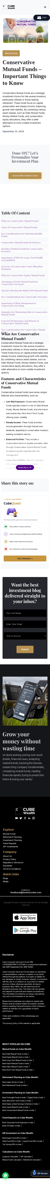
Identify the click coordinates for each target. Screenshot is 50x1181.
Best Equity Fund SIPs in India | (14, 1138)
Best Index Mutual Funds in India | (16, 1067)
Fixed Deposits (9, 843)
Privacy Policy (9, 859)
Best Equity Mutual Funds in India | (16, 1057)
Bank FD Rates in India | (12, 1126)
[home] (8, 7)
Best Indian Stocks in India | (13, 1082)
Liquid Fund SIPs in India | (33, 1141)
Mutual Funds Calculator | (12, 1160)
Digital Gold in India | (36, 1097)
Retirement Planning (12, 837)
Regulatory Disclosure (13, 862)
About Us (7, 856)
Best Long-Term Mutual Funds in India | (18, 1060)
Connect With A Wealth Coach (25, 176)
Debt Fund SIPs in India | (12, 1141)
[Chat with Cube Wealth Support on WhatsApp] (5, 1175)
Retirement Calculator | (32, 1160)
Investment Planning (12, 840)
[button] (45, 7)
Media (5, 881)
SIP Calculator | (27, 1157)
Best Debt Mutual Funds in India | (15, 1054)
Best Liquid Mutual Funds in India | (16, 1107)
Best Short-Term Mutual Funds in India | (18, 1070)
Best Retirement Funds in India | (15, 1085)
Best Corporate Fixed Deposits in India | (18, 1122)
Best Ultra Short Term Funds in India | (17, 1101)
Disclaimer (7, 865)
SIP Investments (10, 846)
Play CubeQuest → (25, 558)
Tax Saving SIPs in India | (12, 1144)
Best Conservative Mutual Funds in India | (19, 1110)
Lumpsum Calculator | (11, 1157)
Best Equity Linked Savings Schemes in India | (20, 1104)
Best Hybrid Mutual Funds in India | (16, 1063)
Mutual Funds (11, 53)
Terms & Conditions (12, 869)
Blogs (5, 878)
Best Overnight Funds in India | (14, 1097)
